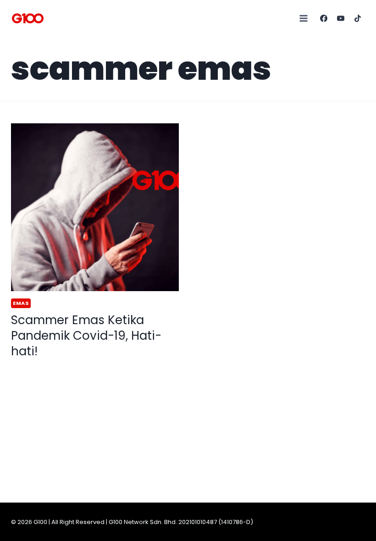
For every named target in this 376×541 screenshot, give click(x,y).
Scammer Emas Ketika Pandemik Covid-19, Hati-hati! (86, 335)
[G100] (27, 18)
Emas (21, 303)
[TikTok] (357, 18)
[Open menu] (303, 18)
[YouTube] (340, 18)
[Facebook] (323, 18)
